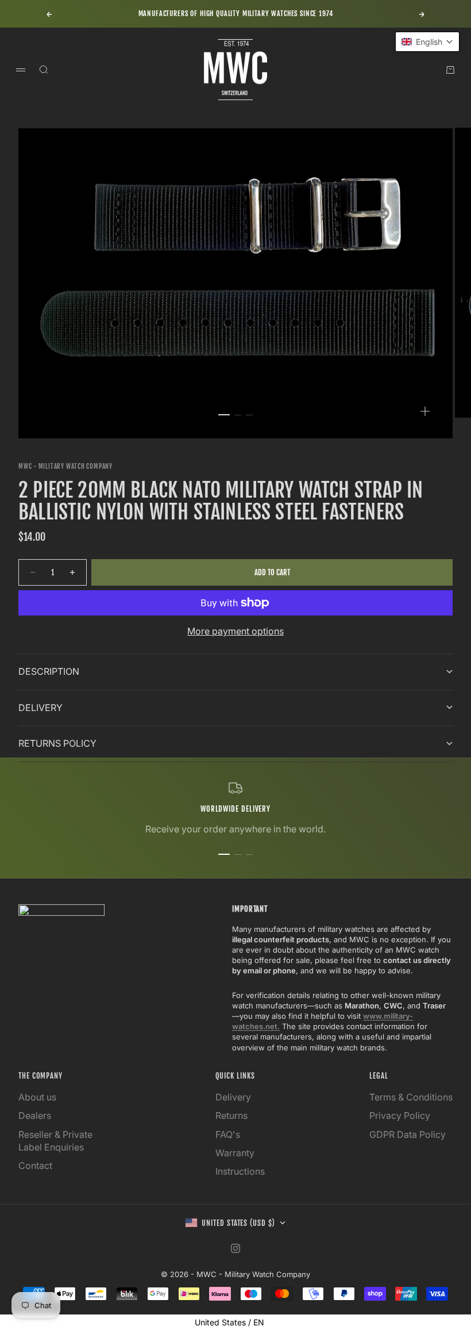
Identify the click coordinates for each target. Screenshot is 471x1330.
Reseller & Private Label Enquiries (55, 1141)
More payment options (235, 631)
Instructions (240, 1171)
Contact (35, 1165)
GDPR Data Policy (407, 1134)
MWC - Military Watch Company (65, 467)
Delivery (233, 1097)
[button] (427, 41)
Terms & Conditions (411, 1097)
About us (37, 1097)
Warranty (234, 1153)
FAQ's (227, 1134)
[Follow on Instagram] (235, 1248)
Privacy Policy (399, 1115)
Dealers (34, 1115)
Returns (231, 1115)
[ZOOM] (425, 411)
